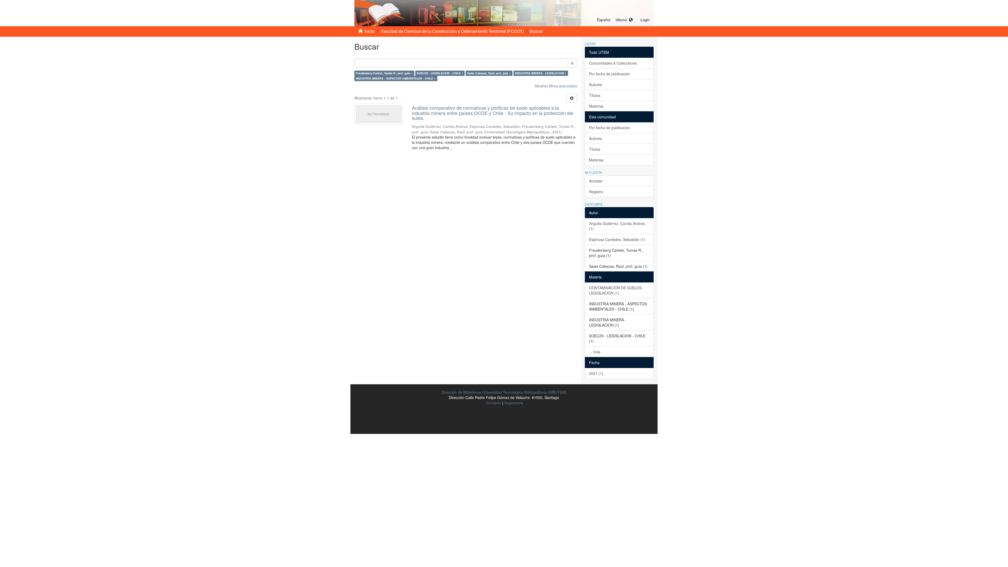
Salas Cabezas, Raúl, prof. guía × (489, 73)
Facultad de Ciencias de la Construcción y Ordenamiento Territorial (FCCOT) (452, 31)
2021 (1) (596, 373)
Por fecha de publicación (609, 73)
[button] (615, 19)
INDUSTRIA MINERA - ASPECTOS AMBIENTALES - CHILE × (395, 78)
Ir (572, 63)
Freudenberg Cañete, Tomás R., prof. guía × (384, 73)
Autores (595, 84)
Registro (596, 191)
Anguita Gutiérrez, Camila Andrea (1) (617, 226)
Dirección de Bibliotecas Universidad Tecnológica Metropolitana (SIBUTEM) (504, 392)
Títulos (594, 95)
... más (594, 351)
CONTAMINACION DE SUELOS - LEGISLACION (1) (616, 290)
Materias (596, 106)
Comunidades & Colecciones (613, 63)
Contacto (493, 402)
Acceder (596, 180)
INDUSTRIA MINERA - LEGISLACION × (540, 73)
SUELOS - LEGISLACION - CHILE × (440, 73)
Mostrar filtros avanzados (556, 85)
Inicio (370, 31)
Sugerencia (513, 402)
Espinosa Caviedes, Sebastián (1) (617, 239)
